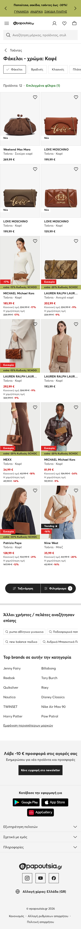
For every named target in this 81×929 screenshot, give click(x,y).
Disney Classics (53, 697)
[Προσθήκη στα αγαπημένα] (35, 97)
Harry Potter (12, 716)
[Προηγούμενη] (6, 8)
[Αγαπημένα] (64, 23)
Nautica (9, 697)
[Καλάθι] (74, 23)
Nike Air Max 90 (53, 707)
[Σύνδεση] (54, 23)
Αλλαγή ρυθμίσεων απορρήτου (48, 916)
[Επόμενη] (75, 8)
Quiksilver (10, 687)
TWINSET (10, 707)
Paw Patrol (49, 716)
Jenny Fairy (12, 668)
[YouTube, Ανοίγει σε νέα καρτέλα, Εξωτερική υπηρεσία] (40, 878)
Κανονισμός (16, 916)
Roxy (44, 687)
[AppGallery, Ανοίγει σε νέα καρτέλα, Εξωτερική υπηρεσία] (40, 812)
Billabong (48, 668)
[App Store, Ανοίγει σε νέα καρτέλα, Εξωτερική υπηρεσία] (54, 802)
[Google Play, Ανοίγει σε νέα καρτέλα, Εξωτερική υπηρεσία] (26, 802)
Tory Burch (49, 678)
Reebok (9, 678)
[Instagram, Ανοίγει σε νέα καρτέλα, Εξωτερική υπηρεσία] (27, 878)
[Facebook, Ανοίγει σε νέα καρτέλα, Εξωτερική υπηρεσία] (54, 878)
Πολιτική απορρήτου (40, 922)
